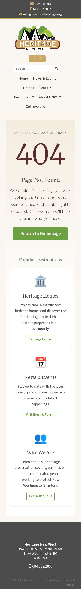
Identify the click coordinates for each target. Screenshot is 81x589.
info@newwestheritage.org (42, 14)
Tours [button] (44, 87)
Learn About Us (40, 496)
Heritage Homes (40, 339)
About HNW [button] (48, 97)
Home (23, 78)
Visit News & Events (40, 414)
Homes (28, 87)
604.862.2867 (42, 9)
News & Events (44, 78)
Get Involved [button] (36, 106)
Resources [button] (22, 97)
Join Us (37, 58)
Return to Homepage (40, 233)
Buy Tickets (42, 3)
